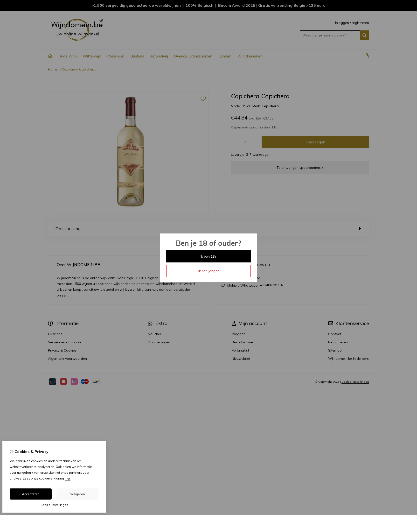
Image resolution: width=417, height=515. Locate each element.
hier (67, 478)
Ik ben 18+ (209, 256)
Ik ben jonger (208, 271)
